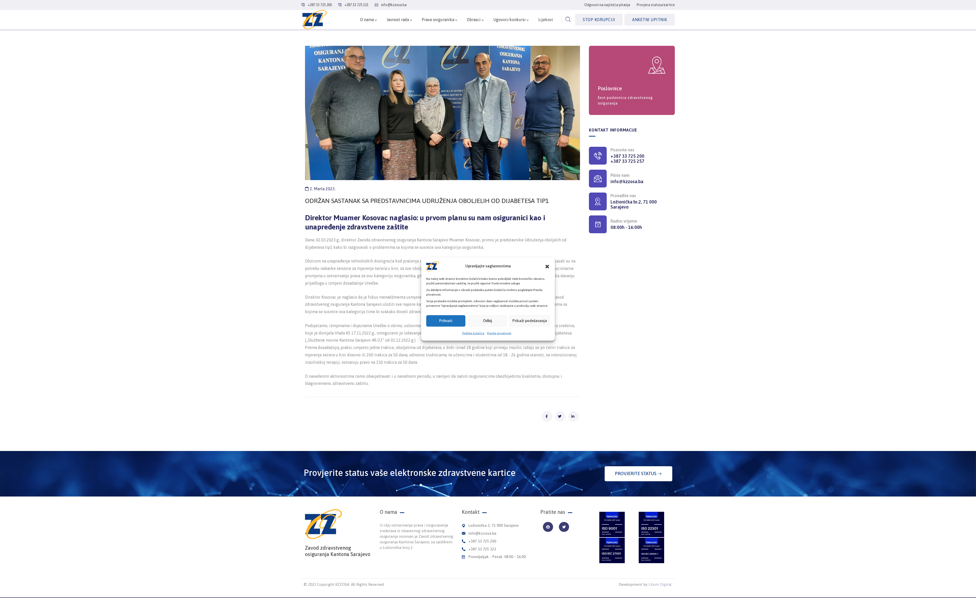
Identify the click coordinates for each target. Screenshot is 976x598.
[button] (547, 266)
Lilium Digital (660, 584)
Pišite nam (620, 175)
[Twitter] (564, 527)
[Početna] (314, 19)
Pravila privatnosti (499, 333)
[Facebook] (548, 527)
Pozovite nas (622, 150)
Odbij (487, 320)
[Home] (323, 524)
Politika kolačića (473, 333)
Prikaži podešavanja (529, 320)
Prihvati (445, 320)
